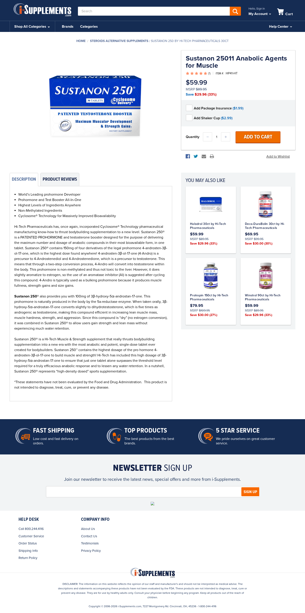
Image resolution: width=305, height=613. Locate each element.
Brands (67, 26)
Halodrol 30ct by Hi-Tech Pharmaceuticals (208, 226)
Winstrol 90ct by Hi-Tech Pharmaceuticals (262, 297)
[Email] (204, 156)
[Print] (212, 156)
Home (81, 41)
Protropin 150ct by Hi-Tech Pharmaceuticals (209, 297)
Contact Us (89, 536)
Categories (89, 26)
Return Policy (28, 558)
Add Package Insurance (218, 108)
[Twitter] (196, 156)
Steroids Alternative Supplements (119, 41)
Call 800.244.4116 (31, 529)
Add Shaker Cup (213, 118)
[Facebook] (188, 156)
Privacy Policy (91, 551)
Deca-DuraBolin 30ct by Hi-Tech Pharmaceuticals (265, 226)
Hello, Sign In (257, 8)
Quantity (192, 137)
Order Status (28, 543)
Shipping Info (28, 551)
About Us (88, 529)
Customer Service (31, 536)
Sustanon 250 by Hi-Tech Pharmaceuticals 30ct (190, 41)
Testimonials (90, 543)
